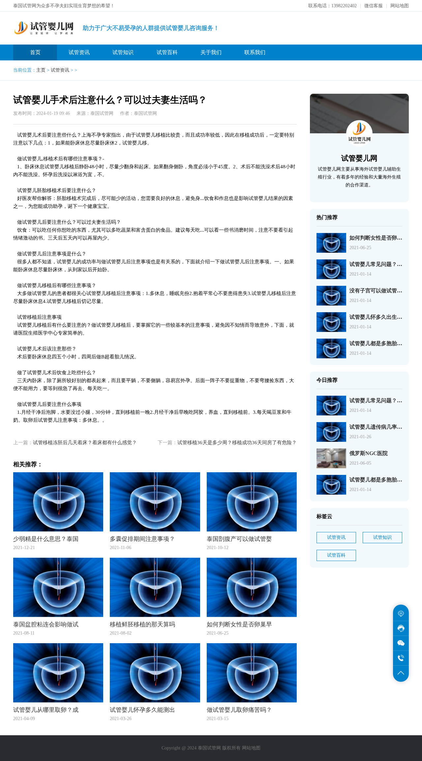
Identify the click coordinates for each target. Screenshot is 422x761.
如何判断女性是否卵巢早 (378, 238)
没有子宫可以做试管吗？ (378, 290)
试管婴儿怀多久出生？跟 (378, 317)
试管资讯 (79, 52)
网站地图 (399, 5)
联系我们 (254, 52)
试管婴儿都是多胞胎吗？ (378, 343)
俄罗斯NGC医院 (368, 453)
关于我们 (211, 52)
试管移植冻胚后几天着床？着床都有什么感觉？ (85, 442)
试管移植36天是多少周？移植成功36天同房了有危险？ (237, 442)
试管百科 (167, 52)
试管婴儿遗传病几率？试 (378, 427)
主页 (40, 70)
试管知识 (123, 52)
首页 (35, 52)
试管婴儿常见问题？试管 (378, 264)
